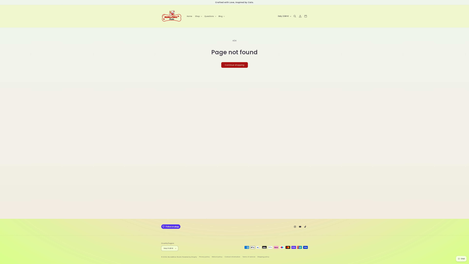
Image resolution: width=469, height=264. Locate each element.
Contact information (232, 257)
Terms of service (248, 257)
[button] (198, 16)
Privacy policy (204, 257)
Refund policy (217, 257)
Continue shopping (234, 65)
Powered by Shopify (189, 257)
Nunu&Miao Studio (175, 257)
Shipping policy (263, 257)
